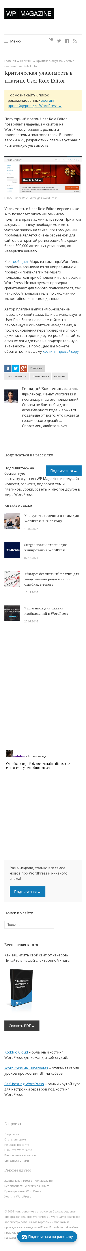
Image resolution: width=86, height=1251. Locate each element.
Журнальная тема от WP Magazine (28, 1181)
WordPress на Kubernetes (26, 1068)
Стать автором (15, 1139)
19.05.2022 (31, 529)
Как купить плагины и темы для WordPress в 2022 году (51, 518)
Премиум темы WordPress (22, 1191)
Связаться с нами (16, 1160)
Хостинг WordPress (17, 1196)
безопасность (16, 376)
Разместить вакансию (20, 1155)
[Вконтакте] (51, 39)
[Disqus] (43, 690)
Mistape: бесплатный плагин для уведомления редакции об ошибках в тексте (52, 579)
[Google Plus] (23, 368)
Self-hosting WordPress (24, 1083)
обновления (40, 376)
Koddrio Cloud (16, 1052)
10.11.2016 (31, 592)
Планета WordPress (18, 1150)
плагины (60, 376)
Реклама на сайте (17, 1145)
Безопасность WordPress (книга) (27, 1186)
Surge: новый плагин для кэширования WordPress (45, 547)
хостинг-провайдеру (61, 351)
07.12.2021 (31, 558)
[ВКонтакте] (7, 368)
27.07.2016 (31, 621)
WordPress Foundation (49, 1227)
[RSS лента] (75, 39)
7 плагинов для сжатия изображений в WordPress (46, 611)
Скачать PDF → (22, 1025)
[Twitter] (59, 39)
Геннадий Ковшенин (41, 388)
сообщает (20, 261)
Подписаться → (63, 470)
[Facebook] (67, 39)
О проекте (11, 1134)
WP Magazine (29, 13)
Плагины (26, 61)
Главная (10, 61)
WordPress (16, 1238)
